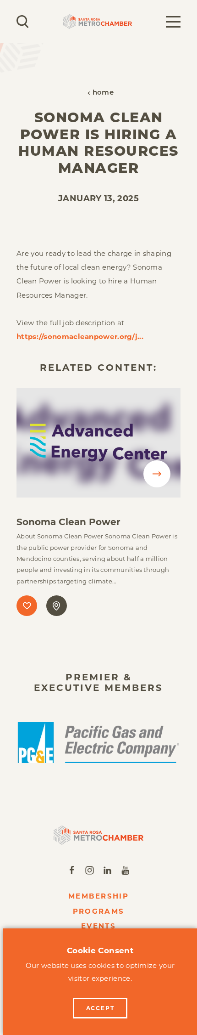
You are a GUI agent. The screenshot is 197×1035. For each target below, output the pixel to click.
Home (103, 93)
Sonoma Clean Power (68, 521)
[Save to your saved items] (26, 605)
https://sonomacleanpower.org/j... (79, 336)
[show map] (56, 605)
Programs (98, 911)
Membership (98, 896)
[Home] (99, 835)
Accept (100, 1008)
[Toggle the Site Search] (22, 21)
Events (98, 926)
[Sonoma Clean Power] (98, 443)
